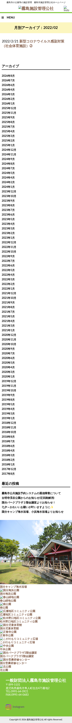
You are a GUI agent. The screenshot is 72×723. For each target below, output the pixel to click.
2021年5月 (8, 316)
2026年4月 (8, 89)
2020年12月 (9, 335)
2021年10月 (9, 298)
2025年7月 (8, 127)
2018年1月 (8, 464)
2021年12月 (9, 293)
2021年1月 (8, 330)
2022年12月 (9, 242)
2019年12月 (9, 381)
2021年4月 (8, 321)
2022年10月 (9, 251)
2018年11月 (9, 427)
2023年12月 (9, 191)
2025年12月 (9, 108)
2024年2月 (8, 182)
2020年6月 (8, 358)
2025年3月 (8, 136)
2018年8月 (8, 437)
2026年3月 (8, 94)
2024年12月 (9, 150)
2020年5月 (8, 363)
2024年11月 (9, 154)
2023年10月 (9, 196)
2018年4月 (8, 450)
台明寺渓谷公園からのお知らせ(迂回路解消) (28, 498)
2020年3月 (8, 372)
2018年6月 (8, 446)
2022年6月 (8, 265)
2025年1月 (8, 145)
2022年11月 (9, 247)
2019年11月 (9, 386)
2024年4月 (8, 177)
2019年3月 (8, 413)
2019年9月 (8, 395)
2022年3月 (8, 279)
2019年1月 (8, 418)
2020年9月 (8, 349)
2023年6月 (8, 214)
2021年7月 (8, 312)
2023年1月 (8, 238)
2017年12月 (9, 469)
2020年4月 (8, 367)
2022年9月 (8, 256)
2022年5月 (8, 270)
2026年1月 (8, 103)
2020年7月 (8, 353)
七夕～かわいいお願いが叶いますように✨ (27, 507)
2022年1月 (8, 288)
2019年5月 (8, 404)
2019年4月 (8, 409)
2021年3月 (8, 325)
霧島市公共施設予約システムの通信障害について (31, 493)
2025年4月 (8, 131)
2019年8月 (8, 400)
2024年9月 (8, 159)
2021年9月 (8, 302)
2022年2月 (8, 284)
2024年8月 (8, 164)
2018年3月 (8, 455)
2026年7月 (8, 80)
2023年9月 (8, 201)
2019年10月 (9, 390)
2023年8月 (8, 205)
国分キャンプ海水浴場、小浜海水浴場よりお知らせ (33, 512)
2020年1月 (8, 376)
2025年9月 (8, 117)
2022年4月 (8, 275)
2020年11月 (9, 339)
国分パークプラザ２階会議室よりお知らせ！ (28, 502)
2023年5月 (8, 219)
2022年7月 (8, 261)
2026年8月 (8, 76)
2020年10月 (9, 344)
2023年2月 (8, 233)
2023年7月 (8, 210)
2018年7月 (8, 441)
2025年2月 (8, 140)
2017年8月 (8, 474)
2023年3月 (8, 228)
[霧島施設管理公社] (36, 9)
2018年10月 (9, 432)
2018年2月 (8, 460)
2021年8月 (8, 307)
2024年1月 (8, 187)
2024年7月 (8, 168)
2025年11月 (9, 113)
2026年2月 (8, 99)
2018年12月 (9, 423)
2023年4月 (8, 224)
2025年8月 (8, 122)
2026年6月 (8, 85)
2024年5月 (8, 173)
